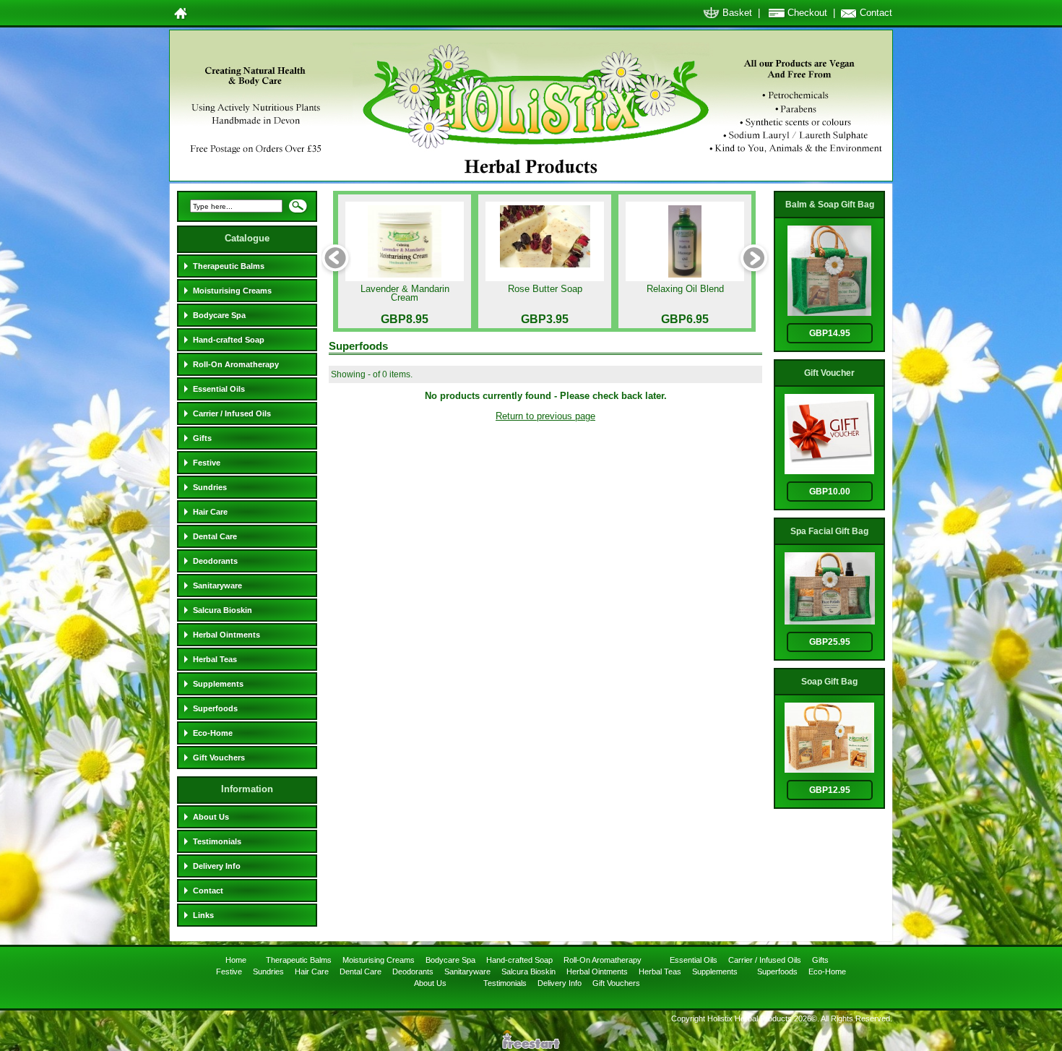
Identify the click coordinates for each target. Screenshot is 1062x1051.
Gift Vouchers (219, 757)
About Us (211, 816)
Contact (876, 12)
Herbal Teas (215, 659)
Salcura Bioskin (222, 610)
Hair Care (210, 511)
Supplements (218, 683)
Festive (206, 462)
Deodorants (215, 561)
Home (237, 960)
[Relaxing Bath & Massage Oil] (685, 241)
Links (203, 915)
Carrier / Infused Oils (232, 413)
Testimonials (217, 841)
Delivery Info (217, 866)
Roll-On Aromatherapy (236, 364)
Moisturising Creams (232, 290)
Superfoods (215, 708)
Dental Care (215, 536)
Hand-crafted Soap (228, 339)
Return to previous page (545, 416)
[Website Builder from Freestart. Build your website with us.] (531, 1045)
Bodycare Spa (219, 315)
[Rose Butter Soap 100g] (544, 241)
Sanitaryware (217, 585)
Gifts (202, 438)
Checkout (807, 12)
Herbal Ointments (226, 634)
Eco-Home (213, 733)
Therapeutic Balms (228, 266)
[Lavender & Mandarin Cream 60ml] (404, 241)
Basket (737, 12)
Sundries (210, 487)
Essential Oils (219, 389)
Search (297, 210)
